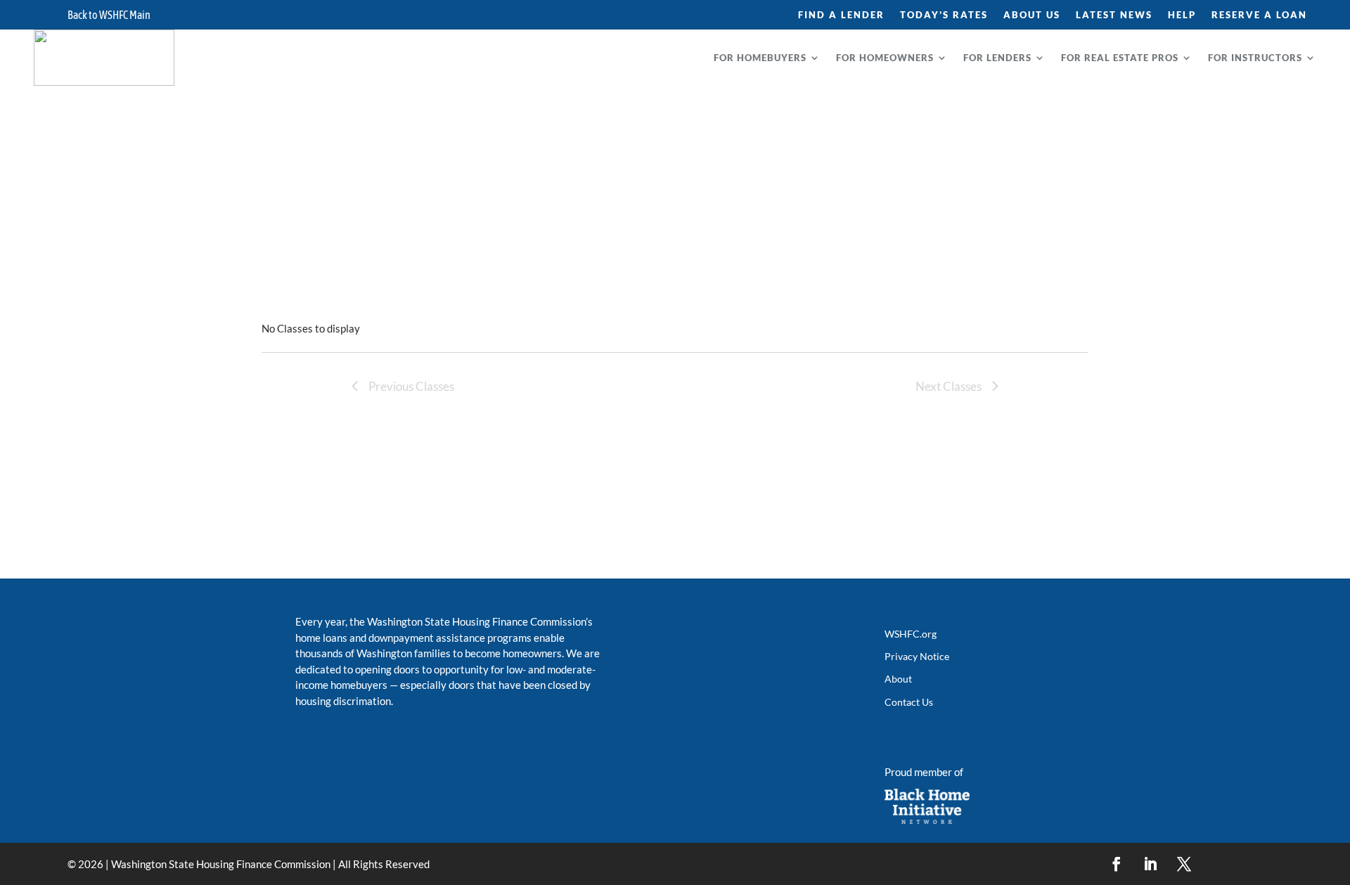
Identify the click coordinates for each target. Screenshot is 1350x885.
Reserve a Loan (1259, 15)
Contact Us (909, 702)
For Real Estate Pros (1119, 57)
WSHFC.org (911, 634)
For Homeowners (885, 57)
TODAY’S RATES (944, 15)
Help (1182, 15)
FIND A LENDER (841, 15)
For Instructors (1255, 57)
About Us (1031, 15)
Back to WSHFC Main (109, 15)
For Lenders (997, 57)
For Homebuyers (760, 57)
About (898, 679)
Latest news (1114, 15)
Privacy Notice (917, 656)
